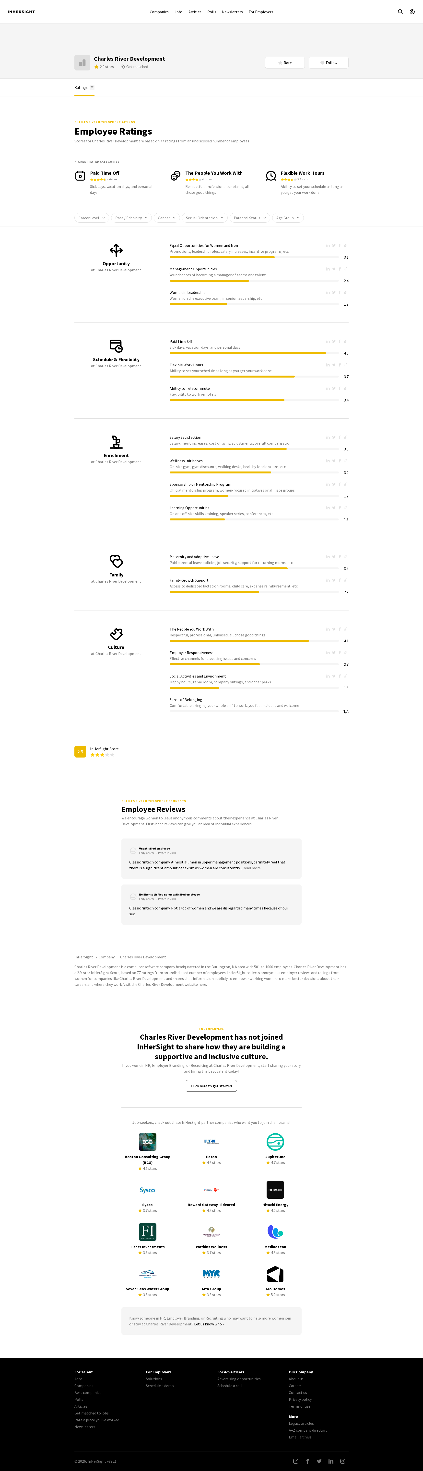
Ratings (84, 87)
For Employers (261, 11)
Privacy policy (300, 1399)
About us (296, 1378)
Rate (288, 62)
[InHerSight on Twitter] (319, 1461)
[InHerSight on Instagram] (343, 1461)
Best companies (87, 1392)
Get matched (137, 66)
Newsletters (232, 11)
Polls (211, 11)
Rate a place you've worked (96, 1419)
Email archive (300, 1437)
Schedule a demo (160, 1385)
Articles (194, 11)
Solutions (154, 1378)
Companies (159, 11)
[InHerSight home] (21, 12)
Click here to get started (211, 1085)
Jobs (179, 11)
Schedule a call (229, 1385)
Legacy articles (301, 1423)
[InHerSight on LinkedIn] (331, 1461)
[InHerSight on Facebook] (307, 1461)
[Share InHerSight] (296, 1461)
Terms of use (299, 1406)
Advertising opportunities (239, 1378)
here (202, 984)
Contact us (298, 1392)
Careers (295, 1385)
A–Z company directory (308, 1430)
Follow (331, 62)
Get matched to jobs (91, 1413)
